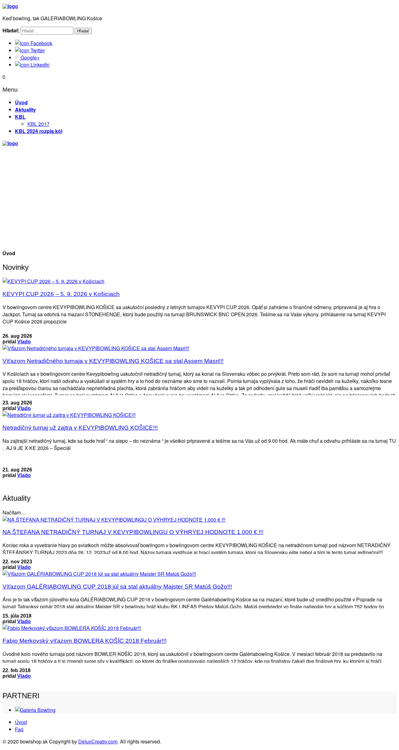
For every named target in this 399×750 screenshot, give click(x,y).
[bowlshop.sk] (10, 6)
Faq (19, 729)
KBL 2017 (38, 123)
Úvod (21, 102)
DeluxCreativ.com (98, 741)
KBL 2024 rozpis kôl (38, 131)
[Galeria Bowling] (35, 710)
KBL (20, 116)
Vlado (24, 341)
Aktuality (25, 109)
